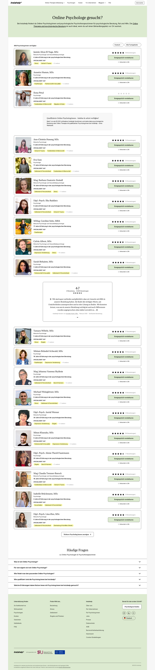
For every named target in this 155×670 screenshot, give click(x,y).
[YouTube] (133, 613)
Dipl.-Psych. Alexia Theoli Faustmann (51, 453)
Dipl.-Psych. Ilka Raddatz (45, 200)
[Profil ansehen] (23, 57)
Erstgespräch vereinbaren (123, 58)
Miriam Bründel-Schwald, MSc (48, 351)
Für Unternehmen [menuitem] (91, 3)
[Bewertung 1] (76, 317)
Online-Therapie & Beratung (54, 3)
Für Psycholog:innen (93, 613)
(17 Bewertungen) (130, 331)
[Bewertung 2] (77, 317)
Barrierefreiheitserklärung (95, 630)
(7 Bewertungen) (130, 454)
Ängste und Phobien (57, 616)
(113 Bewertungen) (130, 352)
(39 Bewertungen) (130, 160)
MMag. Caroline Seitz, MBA (46, 221)
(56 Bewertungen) (130, 433)
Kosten (16, 616)
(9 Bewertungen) (130, 413)
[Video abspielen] (29, 63)
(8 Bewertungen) (130, 474)
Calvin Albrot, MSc (42, 241)
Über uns (89, 605)
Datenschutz (90, 623)
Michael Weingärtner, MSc (46, 392)
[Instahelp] (16, 3)
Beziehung (53, 605)
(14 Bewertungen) (130, 140)
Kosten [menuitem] (80, 3)
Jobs (87, 616)
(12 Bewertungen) (130, 73)
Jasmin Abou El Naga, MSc (46, 52)
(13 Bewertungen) (130, 392)
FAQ (15, 627)
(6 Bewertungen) (130, 494)
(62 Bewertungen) (130, 242)
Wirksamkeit (18, 609)
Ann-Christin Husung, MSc (46, 139)
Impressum (90, 634)
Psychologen (18, 613)
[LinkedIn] (129, 613)
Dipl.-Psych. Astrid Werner (46, 412)
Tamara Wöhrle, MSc (43, 330)
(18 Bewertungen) (130, 53)
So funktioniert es (20, 605)
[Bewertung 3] (78, 317)
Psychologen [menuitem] (71, 3)
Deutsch (117, 45)
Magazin (101, 3)
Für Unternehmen (92, 609)
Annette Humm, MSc (43, 72)
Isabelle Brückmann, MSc (45, 493)
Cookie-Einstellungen (93, 637)
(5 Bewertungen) (130, 262)
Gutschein (17, 620)
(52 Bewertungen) (130, 222)
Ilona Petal (38, 92)
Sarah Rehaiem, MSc (43, 261)
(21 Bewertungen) (130, 372)
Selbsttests (17, 623)
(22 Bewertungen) (130, 201)
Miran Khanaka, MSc (43, 432)
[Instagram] (124, 613)
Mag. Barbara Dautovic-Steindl (48, 180)
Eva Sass (37, 160)
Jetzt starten (139, 3)
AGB (87, 627)
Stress (52, 609)
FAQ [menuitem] (109, 3)
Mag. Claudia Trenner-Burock (47, 473)
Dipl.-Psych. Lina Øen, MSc (46, 514)
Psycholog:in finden (132, 607)
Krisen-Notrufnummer (64, 667)
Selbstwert (53, 613)
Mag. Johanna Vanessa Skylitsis (48, 371)
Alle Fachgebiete (132, 45)
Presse (88, 620)
